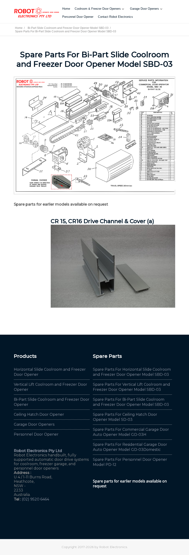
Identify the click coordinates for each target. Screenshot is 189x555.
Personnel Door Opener (77, 16)
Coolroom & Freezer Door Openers (98, 8)
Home (66, 8)
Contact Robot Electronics (115, 16)
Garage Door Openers (144, 8)
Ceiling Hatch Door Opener (39, 414)
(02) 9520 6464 (35, 499)
